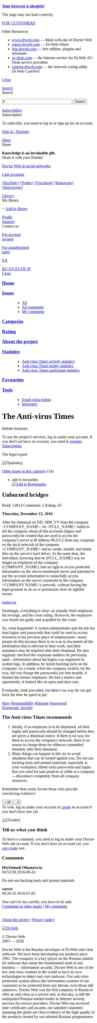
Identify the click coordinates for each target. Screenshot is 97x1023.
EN (12, 269)
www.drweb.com (25, 40)
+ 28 (7, 802)
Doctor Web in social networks (26, 166)
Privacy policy (43, 920)
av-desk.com (22, 58)
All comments (33, 307)
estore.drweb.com (26, 44)
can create (10, 848)
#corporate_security (17, 708)
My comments (33, 312)
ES (18, 269)
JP (29, 269)
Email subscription (36, 400)
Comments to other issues (22, 906)
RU (5, 269)
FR (24, 269)
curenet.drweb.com (27, 67)
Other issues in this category (24, 471)
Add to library (16, 209)
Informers (29, 404)
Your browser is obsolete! (23, 6)
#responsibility (22, 703)
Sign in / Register (15, 132)
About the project (15, 920)
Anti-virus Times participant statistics (51, 370)
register (75, 441)
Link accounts (13, 174)
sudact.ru (9, 602)
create (66, 807)
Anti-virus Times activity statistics (48, 361)
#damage (42, 703)
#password (58, 703)
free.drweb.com (24, 49)
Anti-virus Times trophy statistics (47, 366)
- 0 (17, 802)
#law (6, 703)
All (24, 303)
